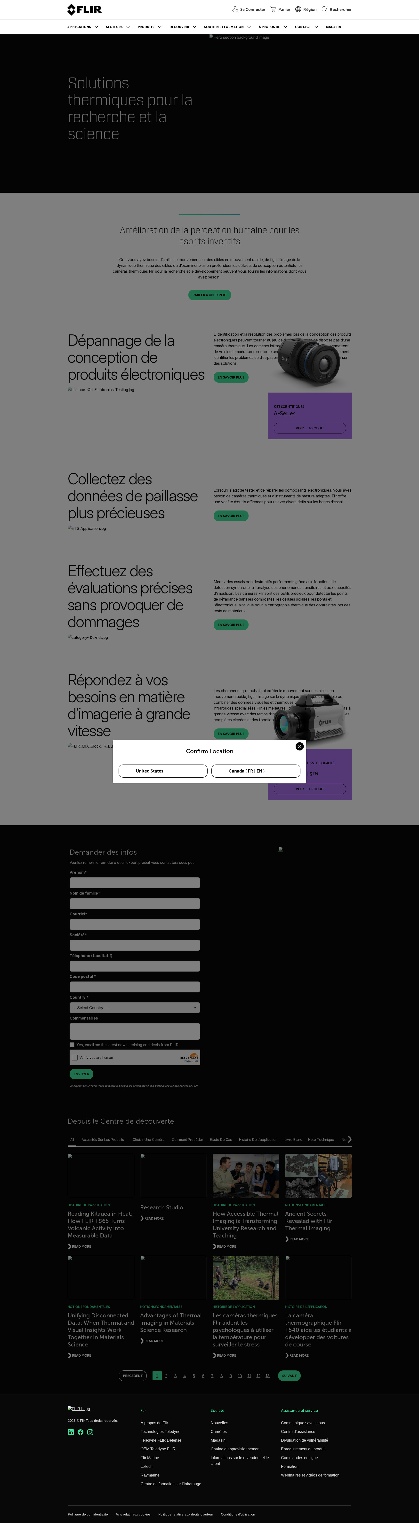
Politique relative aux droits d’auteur (185, 1514)
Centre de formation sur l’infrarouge (171, 1484)
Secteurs (114, 27)
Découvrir (179, 27)
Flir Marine (150, 1458)
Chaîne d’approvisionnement (235, 1449)
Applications (79, 27)
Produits (146, 27)
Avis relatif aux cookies (133, 1514)
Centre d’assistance (298, 1432)
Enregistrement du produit (303, 1449)
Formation (289, 1466)
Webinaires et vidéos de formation (310, 1475)
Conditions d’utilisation (238, 1514)
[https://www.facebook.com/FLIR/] (80, 1432)
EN (259, 771)
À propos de (269, 27)
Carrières (219, 1432)
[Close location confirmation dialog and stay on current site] (300, 746)
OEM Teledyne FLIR (158, 1449)
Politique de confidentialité (88, 1514)
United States (149, 771)
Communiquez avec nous (303, 1423)
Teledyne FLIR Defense (161, 1440)
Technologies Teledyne (160, 1432)
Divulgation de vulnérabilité (304, 1440)
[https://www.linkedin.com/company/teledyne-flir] (71, 1432)
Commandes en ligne (299, 1458)
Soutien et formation (224, 27)
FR (250, 771)
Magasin (333, 27)
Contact (303, 27)
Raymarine (150, 1475)
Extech (147, 1466)
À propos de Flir (154, 1423)
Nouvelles (219, 1423)
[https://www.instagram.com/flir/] (90, 1432)
